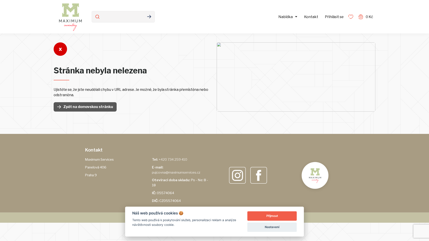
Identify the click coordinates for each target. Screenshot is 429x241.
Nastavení (272, 227)
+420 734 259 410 (173, 159)
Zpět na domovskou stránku (88, 107)
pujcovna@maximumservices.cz (176, 172)
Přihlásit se (334, 17)
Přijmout (272, 216)
